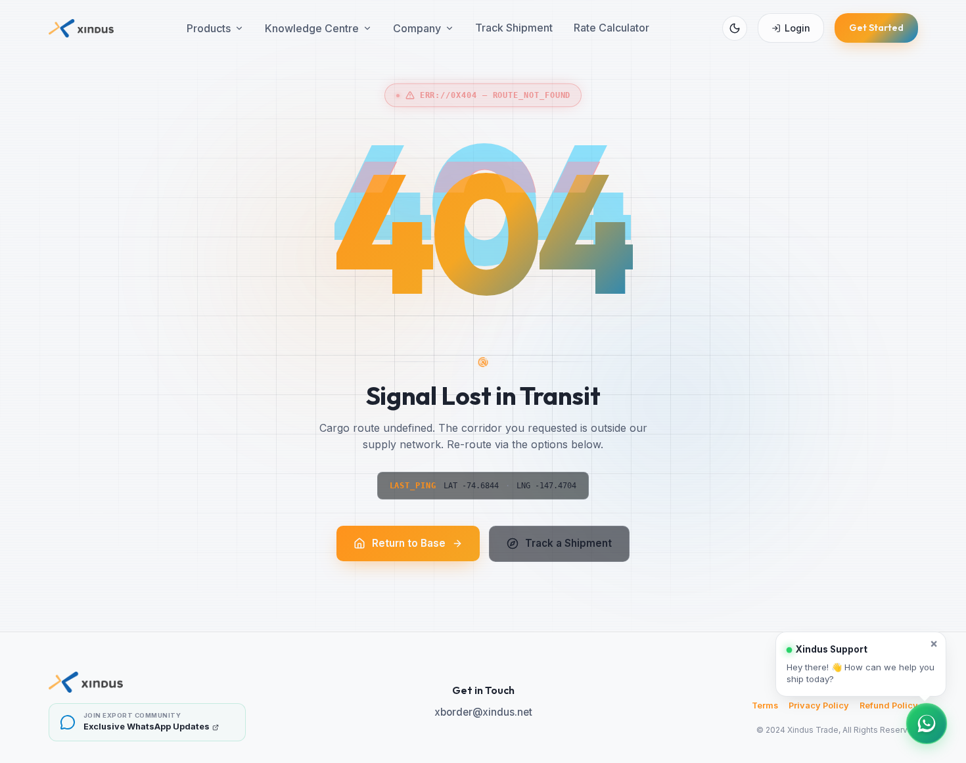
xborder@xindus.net (483, 712)
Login (797, 28)
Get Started (876, 28)
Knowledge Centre (312, 28)
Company (417, 28)
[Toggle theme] (734, 28)
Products (209, 28)
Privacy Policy (819, 705)
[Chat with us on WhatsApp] (926, 723)
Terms (765, 705)
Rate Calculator (611, 27)
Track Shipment (514, 27)
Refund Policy (889, 705)
